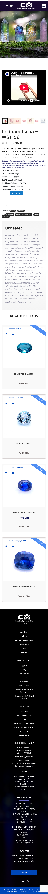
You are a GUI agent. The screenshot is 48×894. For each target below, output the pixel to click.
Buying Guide (24, 735)
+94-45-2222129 (24, 748)
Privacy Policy (24, 711)
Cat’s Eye (24, 678)
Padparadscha (21, 210)
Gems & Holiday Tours (24, 640)
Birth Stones (24, 731)
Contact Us (24, 653)
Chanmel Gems (23, 889)
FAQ (24, 719)
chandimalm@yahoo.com (24, 757)
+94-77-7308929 (24, 750)
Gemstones (12, 210)
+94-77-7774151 (24, 753)
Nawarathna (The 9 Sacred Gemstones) (24, 697)
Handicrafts (24, 636)
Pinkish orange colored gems (23, 214)
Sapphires (24, 666)
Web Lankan (37, 891)
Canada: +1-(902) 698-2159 (24, 843)
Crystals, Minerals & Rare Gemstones (24, 691)
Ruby (24, 670)
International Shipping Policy (24, 727)
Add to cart (16, 193)
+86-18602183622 (24, 822)
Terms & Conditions (24, 715)
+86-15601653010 (24, 819)
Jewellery (24, 632)
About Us (24, 624)
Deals (24, 649)
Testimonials (24, 644)
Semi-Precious (24, 686)
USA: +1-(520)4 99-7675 (24, 840)
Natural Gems (10, 214)
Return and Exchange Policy (24, 723)
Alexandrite (24, 682)
